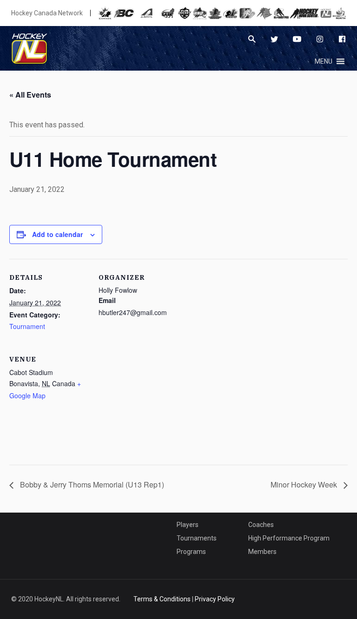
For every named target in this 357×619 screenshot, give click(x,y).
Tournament (27, 326)
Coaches (261, 524)
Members (262, 551)
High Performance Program (289, 538)
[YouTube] (297, 39)
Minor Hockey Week (305, 484)
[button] (323, 61)
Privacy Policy (215, 599)
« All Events (30, 94)
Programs (191, 551)
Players (187, 524)
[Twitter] (274, 39)
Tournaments (197, 538)
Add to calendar (57, 234)
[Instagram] (320, 39)
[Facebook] (342, 39)
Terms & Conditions (162, 599)
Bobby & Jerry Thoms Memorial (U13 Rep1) (91, 484)
